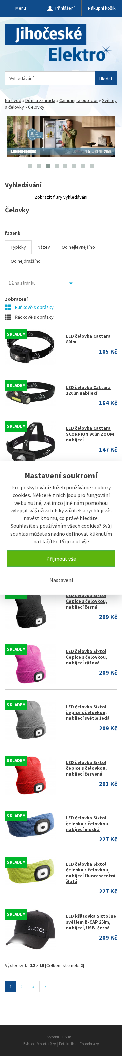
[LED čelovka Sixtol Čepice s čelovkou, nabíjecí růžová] (30, 664)
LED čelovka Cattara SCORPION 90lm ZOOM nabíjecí (90, 434)
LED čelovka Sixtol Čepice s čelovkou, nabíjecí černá (86, 601)
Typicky (18, 247)
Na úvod (13, 100)
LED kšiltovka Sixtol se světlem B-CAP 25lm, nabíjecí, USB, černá (91, 922)
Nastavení (61, 579)
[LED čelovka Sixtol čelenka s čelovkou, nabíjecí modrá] (30, 825)
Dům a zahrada (40, 100)
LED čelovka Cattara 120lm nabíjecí (88, 390)
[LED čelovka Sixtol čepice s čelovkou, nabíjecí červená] (30, 775)
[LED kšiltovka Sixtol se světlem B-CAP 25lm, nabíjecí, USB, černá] (30, 929)
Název (44, 247)
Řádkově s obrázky (34, 317)
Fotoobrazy (89, 1043)
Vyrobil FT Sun (59, 1036)
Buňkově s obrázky (34, 307)
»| (46, 986)
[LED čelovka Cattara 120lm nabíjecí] (30, 393)
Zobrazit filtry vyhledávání (61, 197)
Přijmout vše (61, 558)
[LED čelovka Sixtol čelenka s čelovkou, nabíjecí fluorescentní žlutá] (30, 871)
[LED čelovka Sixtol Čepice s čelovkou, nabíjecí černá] (30, 609)
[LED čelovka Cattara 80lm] (30, 347)
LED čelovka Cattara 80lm (88, 339)
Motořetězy (46, 1043)
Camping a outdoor (78, 100)
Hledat (106, 79)
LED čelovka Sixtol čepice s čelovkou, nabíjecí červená (86, 768)
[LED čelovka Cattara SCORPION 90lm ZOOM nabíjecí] (30, 444)
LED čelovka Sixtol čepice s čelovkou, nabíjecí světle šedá (88, 712)
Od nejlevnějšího (78, 247)
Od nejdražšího (26, 261)
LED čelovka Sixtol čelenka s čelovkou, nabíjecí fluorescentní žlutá (90, 872)
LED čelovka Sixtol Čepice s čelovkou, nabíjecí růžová (86, 657)
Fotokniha (68, 1043)
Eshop (28, 1043)
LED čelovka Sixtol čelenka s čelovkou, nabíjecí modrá (87, 823)
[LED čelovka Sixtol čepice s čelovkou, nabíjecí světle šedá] (30, 720)
